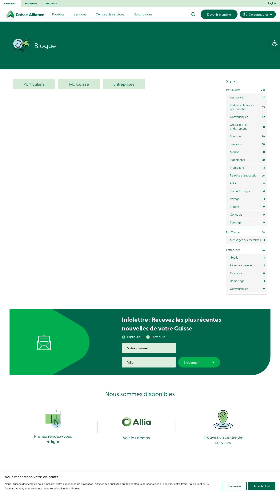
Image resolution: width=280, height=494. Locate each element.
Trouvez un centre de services (223, 439)
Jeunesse (247, 144)
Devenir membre (219, 14)
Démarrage (247, 281)
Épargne (247, 136)
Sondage (247, 222)
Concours (247, 214)
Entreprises (31, 3)
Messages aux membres (247, 240)
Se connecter (258, 14)
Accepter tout (262, 486)
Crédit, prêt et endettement (247, 126)
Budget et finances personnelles (247, 107)
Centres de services (110, 14)
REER (247, 183)
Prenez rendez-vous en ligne (53, 438)
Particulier (134, 336)
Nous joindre (143, 14)
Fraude (247, 207)
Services (80, 14)
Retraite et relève (247, 265)
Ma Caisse (51, 3)
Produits (58, 14)
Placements (247, 160)
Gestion (247, 257)
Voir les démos (136, 437)
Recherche (193, 14)
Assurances (247, 97)
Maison (247, 152)
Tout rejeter (234, 486)
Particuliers (10, 3)
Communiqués (247, 117)
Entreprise (158, 336)
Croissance (247, 273)
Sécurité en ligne (247, 191)
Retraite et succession (247, 175)
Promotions (247, 167)
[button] (275, 43)
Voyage (247, 199)
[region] (140, 482)
